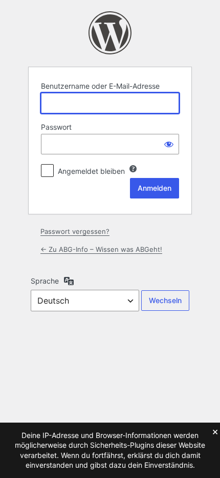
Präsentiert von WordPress (110, 32)
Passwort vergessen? (74, 231)
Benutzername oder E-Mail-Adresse (100, 86)
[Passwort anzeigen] (169, 144)
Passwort (56, 127)
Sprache (45, 280)
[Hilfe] (133, 169)
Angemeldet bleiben (91, 171)
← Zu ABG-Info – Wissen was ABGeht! (101, 249)
